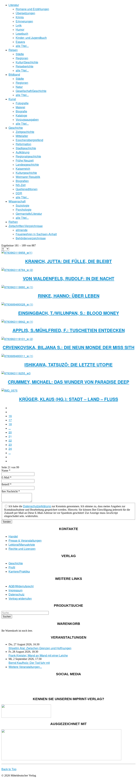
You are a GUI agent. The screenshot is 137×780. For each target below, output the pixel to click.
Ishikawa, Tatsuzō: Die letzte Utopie (68, 365)
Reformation (23, 144)
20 (10, 432)
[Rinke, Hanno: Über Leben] (17, 287)
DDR (19, 193)
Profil (12, 567)
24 (10, 449)
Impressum (15, 590)
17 (10, 420)
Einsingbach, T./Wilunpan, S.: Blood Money (68, 313)
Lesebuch (22, 33)
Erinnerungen (24, 21)
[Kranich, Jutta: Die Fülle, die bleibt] (16, 253)
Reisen (13, 50)
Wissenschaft (17, 201)
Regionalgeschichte (28, 156)
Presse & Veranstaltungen (25, 540)
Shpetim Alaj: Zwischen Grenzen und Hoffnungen (40, 648)
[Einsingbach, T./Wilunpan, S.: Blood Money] (17, 304)
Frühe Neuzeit (25, 160)
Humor (20, 29)
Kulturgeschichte (26, 173)
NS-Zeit (21, 185)
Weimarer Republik (28, 177)
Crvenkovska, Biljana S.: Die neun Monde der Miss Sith (68, 347)
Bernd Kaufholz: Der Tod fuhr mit (29, 663)
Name (5, 470)
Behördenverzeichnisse (31, 238)
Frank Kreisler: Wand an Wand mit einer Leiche (38, 655)
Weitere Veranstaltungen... (25, 667)
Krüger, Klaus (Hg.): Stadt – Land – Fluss (68, 399)
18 (10, 424)
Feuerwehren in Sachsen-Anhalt (36, 234)
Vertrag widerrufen (20, 598)
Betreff (6, 484)
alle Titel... (22, 46)
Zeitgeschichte (25, 132)
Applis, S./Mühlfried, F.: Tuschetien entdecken (68, 330)
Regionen (22, 58)
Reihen (13, 222)
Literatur (14, 5)
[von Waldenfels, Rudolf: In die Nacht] (17, 270)
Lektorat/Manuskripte (22, 544)
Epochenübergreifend (29, 140)
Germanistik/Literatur (29, 214)
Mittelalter (22, 136)
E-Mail (6, 477)
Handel (13, 536)
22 (10, 440)
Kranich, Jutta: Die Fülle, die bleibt (68, 261)
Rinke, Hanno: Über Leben (68, 296)
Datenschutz (16, 594)
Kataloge (21, 115)
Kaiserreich (23, 169)
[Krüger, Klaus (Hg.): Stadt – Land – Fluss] (9, 390)
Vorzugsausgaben (27, 119)
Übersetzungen (25, 13)
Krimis (20, 17)
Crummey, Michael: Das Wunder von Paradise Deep (68, 382)
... (10, 428)
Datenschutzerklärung (37, 506)
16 (10, 416)
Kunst (12, 99)
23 (10, 444)
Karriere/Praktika (19, 571)
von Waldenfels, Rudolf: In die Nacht (68, 278)
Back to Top (8, 769)
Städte (20, 54)
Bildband (14, 74)
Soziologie (22, 205)
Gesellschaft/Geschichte (31, 91)
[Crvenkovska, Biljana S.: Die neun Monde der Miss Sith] (17, 339)
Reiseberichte (24, 66)
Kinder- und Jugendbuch (31, 38)
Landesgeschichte (27, 164)
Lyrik (19, 25)
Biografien (22, 181)
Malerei (20, 107)
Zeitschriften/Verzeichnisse (26, 226)
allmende (21, 230)
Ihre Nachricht (10, 491)
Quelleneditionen (26, 189)
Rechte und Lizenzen (22, 549)
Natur (19, 87)
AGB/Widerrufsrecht (21, 586)
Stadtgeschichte (26, 148)
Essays (20, 42)
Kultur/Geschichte (27, 62)
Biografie (21, 111)
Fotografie (22, 103)
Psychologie (23, 209)
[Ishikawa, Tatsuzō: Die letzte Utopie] (17, 356)
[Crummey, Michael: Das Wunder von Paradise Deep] (16, 373)
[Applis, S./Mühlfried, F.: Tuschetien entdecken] (17, 322)
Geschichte (16, 128)
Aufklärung (22, 152)
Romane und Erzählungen (32, 9)
